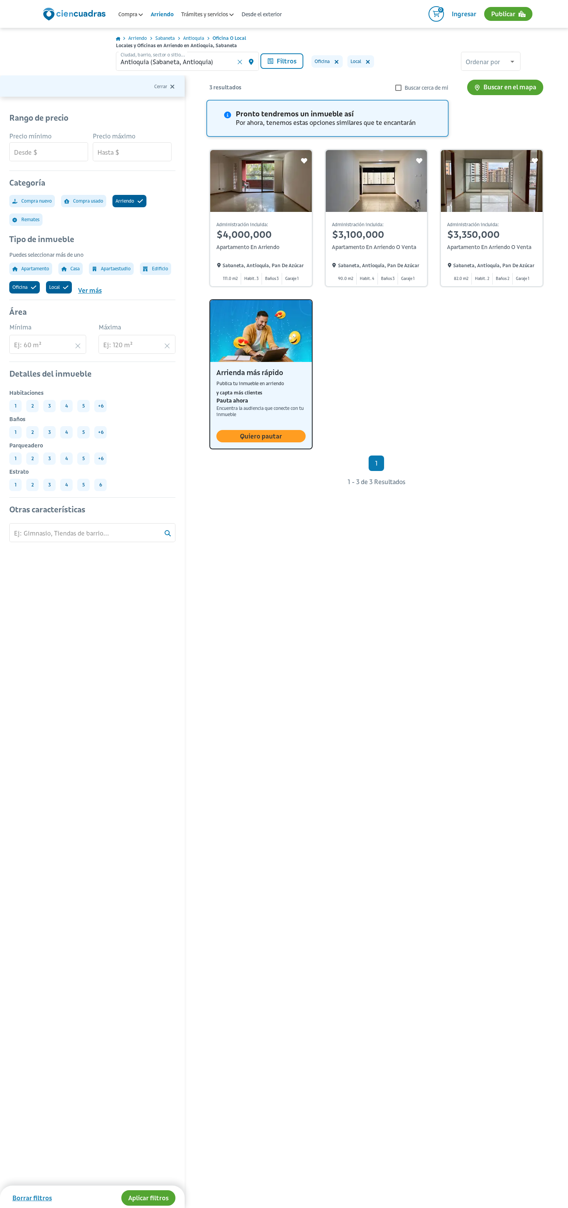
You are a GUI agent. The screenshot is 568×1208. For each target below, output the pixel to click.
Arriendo (162, 14)
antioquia (193, 38)
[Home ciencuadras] (76, 15)
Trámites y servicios (205, 14)
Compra (128, 14)
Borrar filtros (32, 1197)
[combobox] (491, 62)
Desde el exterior (261, 14)
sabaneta (165, 38)
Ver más (90, 290)
